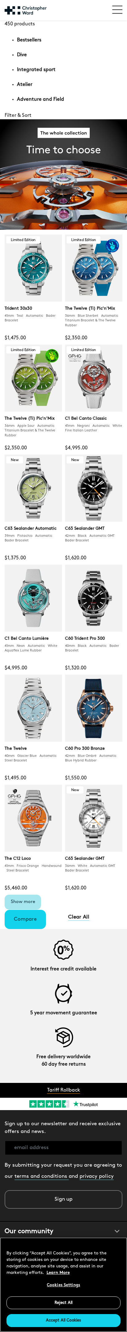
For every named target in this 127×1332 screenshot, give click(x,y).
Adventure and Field (40, 99)
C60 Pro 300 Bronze (85, 748)
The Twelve (16, 748)
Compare (25, 919)
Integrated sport (36, 69)
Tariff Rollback (63, 1090)
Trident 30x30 (18, 308)
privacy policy (97, 1176)
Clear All (78, 917)
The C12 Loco (18, 858)
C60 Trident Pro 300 (85, 638)
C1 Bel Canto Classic (86, 418)
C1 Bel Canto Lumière (27, 638)
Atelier (24, 84)
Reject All (63, 1303)
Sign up (64, 1199)
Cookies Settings (63, 1285)
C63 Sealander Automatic (30, 528)
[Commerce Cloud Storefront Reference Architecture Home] (26, 10)
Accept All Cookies (63, 1320)
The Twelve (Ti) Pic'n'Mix (90, 308)
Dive (22, 55)
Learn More (58, 1272)
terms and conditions (41, 1176)
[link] (63, 115)
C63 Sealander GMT (84, 528)
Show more (23, 902)
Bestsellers (29, 40)
